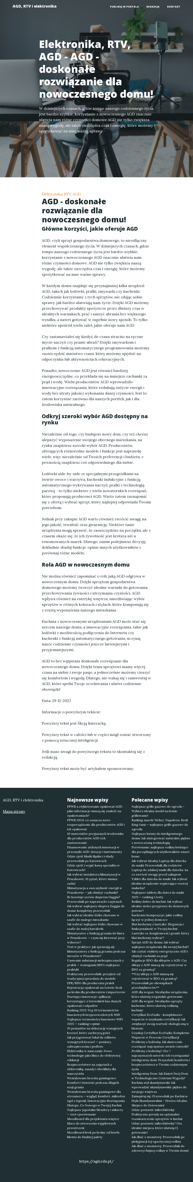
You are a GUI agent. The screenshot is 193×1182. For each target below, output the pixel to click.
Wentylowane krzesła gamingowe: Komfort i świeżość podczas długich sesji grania (93, 1082)
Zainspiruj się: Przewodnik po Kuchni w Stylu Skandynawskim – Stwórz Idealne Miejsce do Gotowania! (160, 1100)
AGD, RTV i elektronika (35, 6)
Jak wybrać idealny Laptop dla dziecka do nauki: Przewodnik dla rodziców (159, 863)
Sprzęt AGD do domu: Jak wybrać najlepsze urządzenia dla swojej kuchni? (160, 944)
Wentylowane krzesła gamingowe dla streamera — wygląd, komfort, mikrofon (96, 1094)
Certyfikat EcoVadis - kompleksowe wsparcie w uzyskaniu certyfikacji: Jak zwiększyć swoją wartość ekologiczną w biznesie (160, 1021)
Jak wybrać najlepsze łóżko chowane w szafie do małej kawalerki (95, 926)
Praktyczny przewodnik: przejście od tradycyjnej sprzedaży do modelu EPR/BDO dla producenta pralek (93, 978)
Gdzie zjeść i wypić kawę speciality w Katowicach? (93, 867)
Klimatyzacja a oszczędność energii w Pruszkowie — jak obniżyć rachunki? (94, 890)
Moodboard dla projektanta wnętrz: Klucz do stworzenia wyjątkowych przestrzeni (93, 1123)
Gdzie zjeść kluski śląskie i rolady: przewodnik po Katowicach (90, 858)
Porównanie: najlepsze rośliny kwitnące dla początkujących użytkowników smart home (161, 851)
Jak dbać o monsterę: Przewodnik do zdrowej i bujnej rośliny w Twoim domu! (160, 1148)
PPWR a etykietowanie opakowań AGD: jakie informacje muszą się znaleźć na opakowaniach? (95, 811)
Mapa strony (14, 811)
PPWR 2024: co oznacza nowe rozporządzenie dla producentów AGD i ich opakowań (96, 824)
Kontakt (173, 6)
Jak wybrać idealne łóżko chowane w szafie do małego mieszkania (93, 917)
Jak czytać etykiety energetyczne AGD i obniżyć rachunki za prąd (160, 953)
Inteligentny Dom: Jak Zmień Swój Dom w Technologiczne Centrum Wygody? (160, 1076)
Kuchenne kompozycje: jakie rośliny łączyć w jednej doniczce (157, 917)
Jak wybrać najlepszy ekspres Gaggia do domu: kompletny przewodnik (96, 908)
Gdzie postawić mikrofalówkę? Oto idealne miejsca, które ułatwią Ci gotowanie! (157, 1127)
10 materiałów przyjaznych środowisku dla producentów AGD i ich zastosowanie (95, 838)
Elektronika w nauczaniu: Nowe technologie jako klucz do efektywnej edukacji (93, 1055)
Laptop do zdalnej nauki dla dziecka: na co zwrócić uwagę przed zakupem (160, 872)
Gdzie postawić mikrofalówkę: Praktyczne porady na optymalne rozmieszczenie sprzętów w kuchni (157, 1114)
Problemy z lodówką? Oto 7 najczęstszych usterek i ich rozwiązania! (160, 1053)
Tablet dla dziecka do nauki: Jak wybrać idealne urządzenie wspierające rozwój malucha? (160, 883)
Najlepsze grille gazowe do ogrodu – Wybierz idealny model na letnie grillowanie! (158, 811)
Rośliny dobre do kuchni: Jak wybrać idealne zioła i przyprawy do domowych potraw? (160, 906)
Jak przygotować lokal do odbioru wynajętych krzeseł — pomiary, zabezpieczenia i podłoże (91, 1041)
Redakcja (153, 6)
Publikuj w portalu (124, 6)
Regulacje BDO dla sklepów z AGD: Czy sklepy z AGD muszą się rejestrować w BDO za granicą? (159, 965)
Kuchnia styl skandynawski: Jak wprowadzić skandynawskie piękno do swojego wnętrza (159, 1087)
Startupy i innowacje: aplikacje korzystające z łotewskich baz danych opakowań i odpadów (94, 1001)
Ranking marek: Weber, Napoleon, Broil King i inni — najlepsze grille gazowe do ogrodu (160, 824)
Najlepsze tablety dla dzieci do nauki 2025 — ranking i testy (158, 895)
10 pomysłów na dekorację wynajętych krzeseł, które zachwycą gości (95, 1030)
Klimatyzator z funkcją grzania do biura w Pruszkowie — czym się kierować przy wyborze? (96, 937)
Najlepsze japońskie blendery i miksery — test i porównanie (95, 1112)
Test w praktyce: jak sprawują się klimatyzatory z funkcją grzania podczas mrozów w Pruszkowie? (96, 951)
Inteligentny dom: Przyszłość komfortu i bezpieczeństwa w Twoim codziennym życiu (161, 1064)
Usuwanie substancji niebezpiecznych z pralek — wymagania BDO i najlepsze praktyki (95, 965)
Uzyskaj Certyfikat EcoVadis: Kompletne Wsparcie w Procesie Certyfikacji (160, 1035)
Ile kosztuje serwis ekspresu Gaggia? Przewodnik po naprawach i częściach (94, 899)
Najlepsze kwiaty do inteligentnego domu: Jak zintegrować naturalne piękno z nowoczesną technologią (161, 838)
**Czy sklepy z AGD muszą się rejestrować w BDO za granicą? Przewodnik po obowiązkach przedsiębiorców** (154, 980)
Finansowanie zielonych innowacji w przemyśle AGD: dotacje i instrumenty (94, 849)
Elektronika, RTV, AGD (61, 194)
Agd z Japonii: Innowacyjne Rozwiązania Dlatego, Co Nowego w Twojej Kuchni (96, 1103)
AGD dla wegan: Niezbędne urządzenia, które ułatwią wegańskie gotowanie (160, 994)
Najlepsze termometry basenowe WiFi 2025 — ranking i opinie (95, 1021)
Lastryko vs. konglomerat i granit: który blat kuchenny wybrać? (160, 935)
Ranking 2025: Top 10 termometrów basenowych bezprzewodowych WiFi (93, 1012)
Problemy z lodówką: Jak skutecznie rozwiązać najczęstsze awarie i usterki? (160, 1044)
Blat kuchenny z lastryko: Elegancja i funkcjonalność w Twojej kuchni (158, 926)
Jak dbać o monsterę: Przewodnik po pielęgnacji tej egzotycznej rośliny (158, 1139)
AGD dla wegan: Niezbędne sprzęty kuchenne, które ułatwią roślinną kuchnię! (157, 1005)
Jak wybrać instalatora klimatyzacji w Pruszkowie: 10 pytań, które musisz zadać (94, 878)
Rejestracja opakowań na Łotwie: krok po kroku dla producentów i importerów (96, 990)
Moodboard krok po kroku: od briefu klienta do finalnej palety (93, 1135)
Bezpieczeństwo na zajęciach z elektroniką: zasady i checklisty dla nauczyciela (91, 1069)
